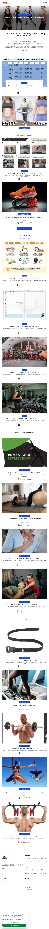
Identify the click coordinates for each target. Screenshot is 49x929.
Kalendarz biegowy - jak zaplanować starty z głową (35, 864)
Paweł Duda (4, 885)
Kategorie (27, 878)
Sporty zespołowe (28, 889)
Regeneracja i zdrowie (24, 470)
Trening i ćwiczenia (24, 128)
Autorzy (4, 878)
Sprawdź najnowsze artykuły (24, 229)
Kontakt (24, 895)
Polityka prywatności (18, 895)
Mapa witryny (44, 895)
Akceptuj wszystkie (14, 925)
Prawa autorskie (10, 895)
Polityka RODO (29, 895)
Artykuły (27, 855)
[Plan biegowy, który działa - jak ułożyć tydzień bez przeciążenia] (24, 72)
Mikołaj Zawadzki (5, 880)
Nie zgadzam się (14, 922)
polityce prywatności (19, 919)
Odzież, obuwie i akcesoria (24, 14)
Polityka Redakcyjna (37, 895)
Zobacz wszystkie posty (24, 238)
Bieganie (24, 170)
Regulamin (4, 895)
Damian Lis (4, 883)
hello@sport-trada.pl (8, 874)
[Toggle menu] (46, 2)
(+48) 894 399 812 (7, 872)
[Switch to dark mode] (44, 3)
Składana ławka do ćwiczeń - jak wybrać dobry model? (36, 861)
